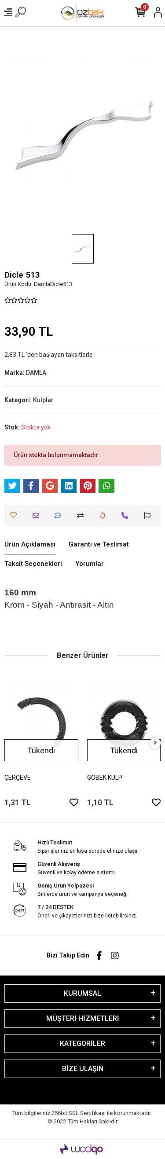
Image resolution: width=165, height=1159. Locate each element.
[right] (155, 743)
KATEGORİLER (82, 1043)
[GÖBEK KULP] (124, 722)
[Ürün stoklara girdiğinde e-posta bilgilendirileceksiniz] (105, 515)
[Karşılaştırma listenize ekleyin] (82, 515)
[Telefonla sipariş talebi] (127, 515)
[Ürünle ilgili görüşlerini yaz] (60, 515)
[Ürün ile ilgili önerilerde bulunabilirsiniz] (149, 515)
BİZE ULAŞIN (82, 1068)
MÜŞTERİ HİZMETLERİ (82, 1018)
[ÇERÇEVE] (41, 722)
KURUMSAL (82, 993)
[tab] (29, 544)
